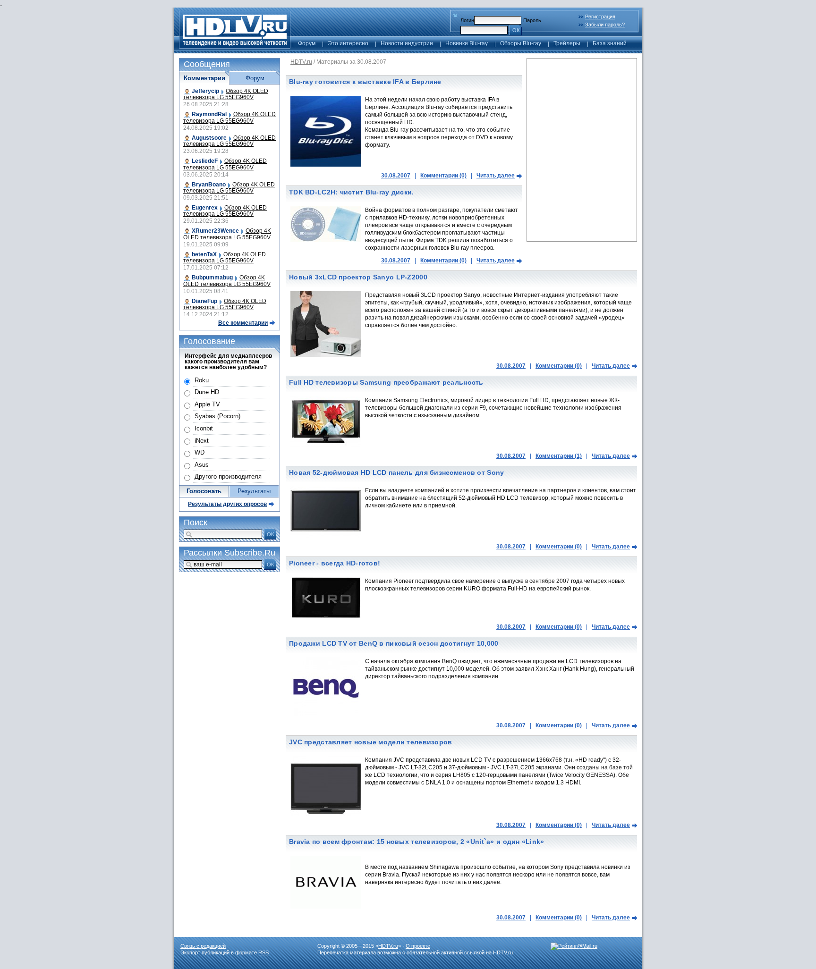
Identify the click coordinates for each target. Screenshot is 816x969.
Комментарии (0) (443, 175)
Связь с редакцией (203, 946)
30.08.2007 (395, 175)
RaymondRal (209, 114)
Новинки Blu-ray (466, 43)
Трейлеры (566, 43)
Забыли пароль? (605, 24)
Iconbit (204, 428)
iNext (202, 440)
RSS (263, 952)
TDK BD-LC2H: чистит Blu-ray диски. (351, 192)
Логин (467, 20)
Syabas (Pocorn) (217, 416)
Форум (306, 43)
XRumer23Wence (215, 231)
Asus (202, 464)
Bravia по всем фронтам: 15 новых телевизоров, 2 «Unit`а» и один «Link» (416, 841)
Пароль (532, 20)
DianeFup (204, 301)
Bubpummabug (212, 277)
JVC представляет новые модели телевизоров (370, 742)
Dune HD (207, 392)
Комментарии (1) (559, 456)
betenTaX (204, 254)
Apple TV (207, 404)
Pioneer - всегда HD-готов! (334, 563)
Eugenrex (205, 207)
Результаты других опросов (227, 504)
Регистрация (600, 16)
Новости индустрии (407, 43)
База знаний (610, 43)
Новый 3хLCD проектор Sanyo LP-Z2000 (358, 277)
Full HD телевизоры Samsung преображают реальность (386, 382)
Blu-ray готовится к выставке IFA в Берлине (365, 81)
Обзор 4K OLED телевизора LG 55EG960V (225, 94)
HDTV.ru (301, 62)
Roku (202, 380)
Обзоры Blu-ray (520, 43)
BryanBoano (209, 184)
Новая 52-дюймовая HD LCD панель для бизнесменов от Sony (396, 472)
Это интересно (348, 43)
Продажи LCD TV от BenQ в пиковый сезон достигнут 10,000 (393, 643)
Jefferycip (205, 91)
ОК (515, 30)
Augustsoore (209, 138)
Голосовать (204, 491)
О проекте (418, 946)
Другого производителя (228, 476)
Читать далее (495, 175)
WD (199, 452)
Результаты (254, 491)
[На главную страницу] (234, 46)
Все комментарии (243, 323)
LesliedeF (205, 161)
